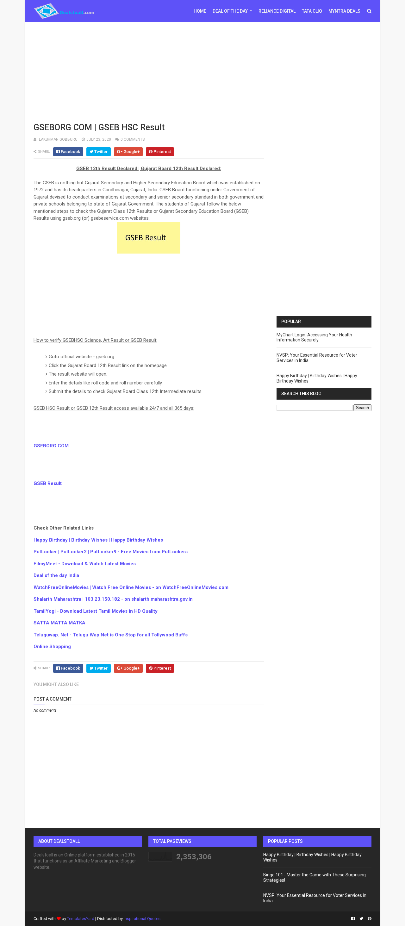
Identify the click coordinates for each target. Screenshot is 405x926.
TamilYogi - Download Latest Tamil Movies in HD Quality (96, 611)
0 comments (133, 139)
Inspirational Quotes (142, 918)
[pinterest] (368, 918)
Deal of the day (230, 11)
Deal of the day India (56, 575)
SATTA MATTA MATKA (59, 623)
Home (200, 11)
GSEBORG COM (51, 446)
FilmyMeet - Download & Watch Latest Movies (85, 564)
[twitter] (361, 918)
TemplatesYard (80, 918)
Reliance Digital (277, 11)
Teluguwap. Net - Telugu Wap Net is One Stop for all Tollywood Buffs (111, 635)
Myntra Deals (344, 11)
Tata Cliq (312, 11)
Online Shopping (52, 646)
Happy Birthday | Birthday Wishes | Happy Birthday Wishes (98, 540)
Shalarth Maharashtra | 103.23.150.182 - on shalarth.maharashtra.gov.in (113, 599)
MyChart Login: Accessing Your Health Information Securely (314, 337)
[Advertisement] (202, 71)
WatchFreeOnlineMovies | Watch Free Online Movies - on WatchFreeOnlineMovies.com (131, 587)
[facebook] (353, 918)
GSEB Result (48, 483)
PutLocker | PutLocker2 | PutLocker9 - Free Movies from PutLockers (111, 552)
